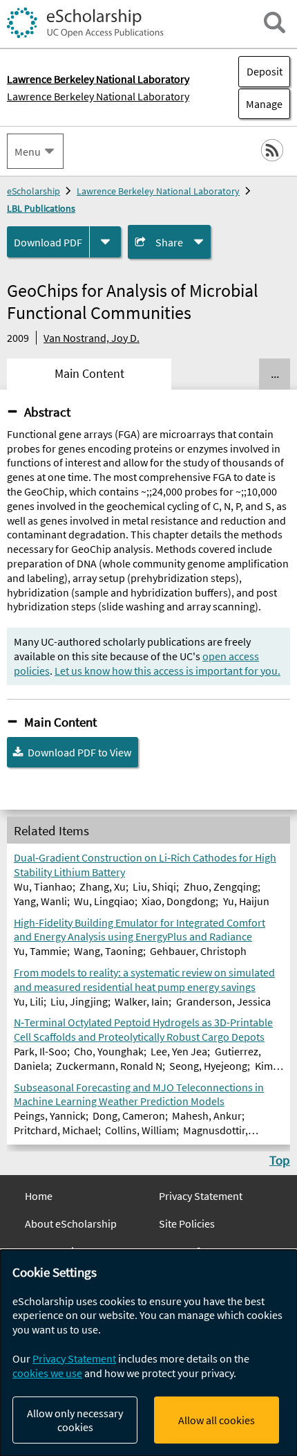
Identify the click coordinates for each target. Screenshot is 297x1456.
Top (279, 1160)
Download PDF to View (79, 752)
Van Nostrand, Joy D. (92, 338)
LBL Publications (41, 208)
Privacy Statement (200, 1196)
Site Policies (187, 1223)
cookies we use (47, 1373)
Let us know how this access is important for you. (167, 670)
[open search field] (274, 22)
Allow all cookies (216, 1420)
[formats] (105, 241)
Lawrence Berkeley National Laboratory (98, 96)
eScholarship (33, 191)
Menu (28, 151)
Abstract (47, 411)
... (275, 373)
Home (38, 1196)
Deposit (264, 71)
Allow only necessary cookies (75, 1420)
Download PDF (48, 242)
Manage (260, 104)
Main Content (60, 721)
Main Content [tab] (89, 373)
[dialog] (148, 1353)
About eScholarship (71, 1223)
